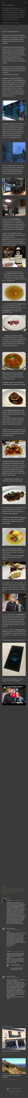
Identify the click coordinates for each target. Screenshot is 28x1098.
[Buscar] (25, 2)
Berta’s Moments (11, 928)
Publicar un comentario (13, 1079)
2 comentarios (11, 1053)
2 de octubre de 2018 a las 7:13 (18, 951)
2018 (8, 889)
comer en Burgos (9, 891)
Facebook (16, 23)
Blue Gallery (19, 889)
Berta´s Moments (8, 5)
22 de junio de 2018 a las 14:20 (18, 900)
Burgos (23, 889)
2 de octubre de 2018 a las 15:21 (13, 977)
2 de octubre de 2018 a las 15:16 (17, 966)
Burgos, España (10, 893)
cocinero (4, 891)
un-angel (9, 900)
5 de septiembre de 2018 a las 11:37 (14, 929)
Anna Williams (18, 1091)
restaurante (16, 891)
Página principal (7, 23)
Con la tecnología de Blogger (15, 1088)
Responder (9, 925)
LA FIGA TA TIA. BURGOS (10, 1051)
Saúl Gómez (21, 891)
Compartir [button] (4, 887)
